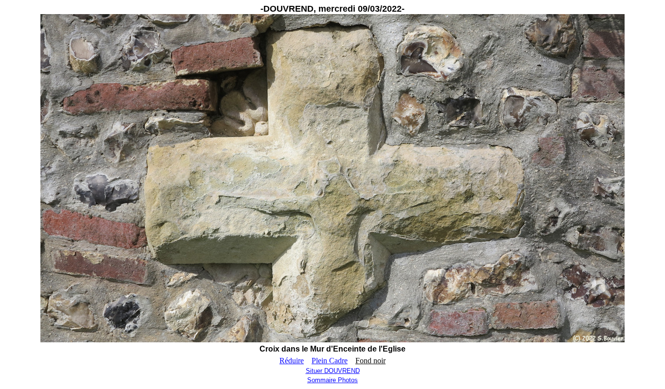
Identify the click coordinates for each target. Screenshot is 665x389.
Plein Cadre (330, 360)
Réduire (291, 360)
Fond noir (370, 360)
